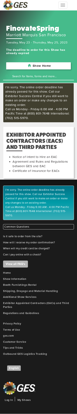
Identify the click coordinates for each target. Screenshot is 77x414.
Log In (9, 400)
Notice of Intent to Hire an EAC (35, 157)
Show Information (14, 279)
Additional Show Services (19, 297)
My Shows (24, 400)
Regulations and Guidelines (21, 313)
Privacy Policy (12, 323)
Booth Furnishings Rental (19, 285)
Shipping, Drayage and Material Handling (30, 291)
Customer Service (14, 342)
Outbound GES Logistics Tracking (25, 354)
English (14, 368)
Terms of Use (11, 329)
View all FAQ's (15, 264)
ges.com (8, 335)
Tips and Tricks (13, 347)
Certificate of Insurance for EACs (36, 171)
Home (7, 272)
